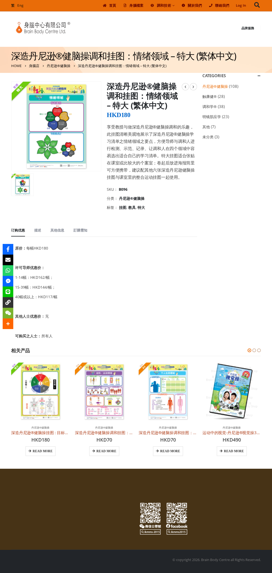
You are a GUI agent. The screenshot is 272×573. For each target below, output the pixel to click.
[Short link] (8, 302)
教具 (132, 207)
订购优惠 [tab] (18, 230)
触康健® (209, 96)
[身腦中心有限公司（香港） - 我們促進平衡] (43, 28)
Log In (241, 5)
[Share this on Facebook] (8, 249)
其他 (206, 126)
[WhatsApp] (8, 270)
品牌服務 (247, 28)
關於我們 (195, 5)
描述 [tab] (37, 230)
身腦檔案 (136, 5)
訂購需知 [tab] (80, 230)
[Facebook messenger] (8, 281)
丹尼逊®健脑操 (131, 198)
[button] (249, 350)
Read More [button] (43, 451)
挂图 (122, 207)
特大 (141, 207)
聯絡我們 (222, 5)
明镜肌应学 (211, 116)
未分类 (208, 136)
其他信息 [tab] (57, 230)
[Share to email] (8, 260)
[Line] (8, 291)
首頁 (112, 5)
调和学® (209, 106)
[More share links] (8, 323)
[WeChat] (8, 313)
